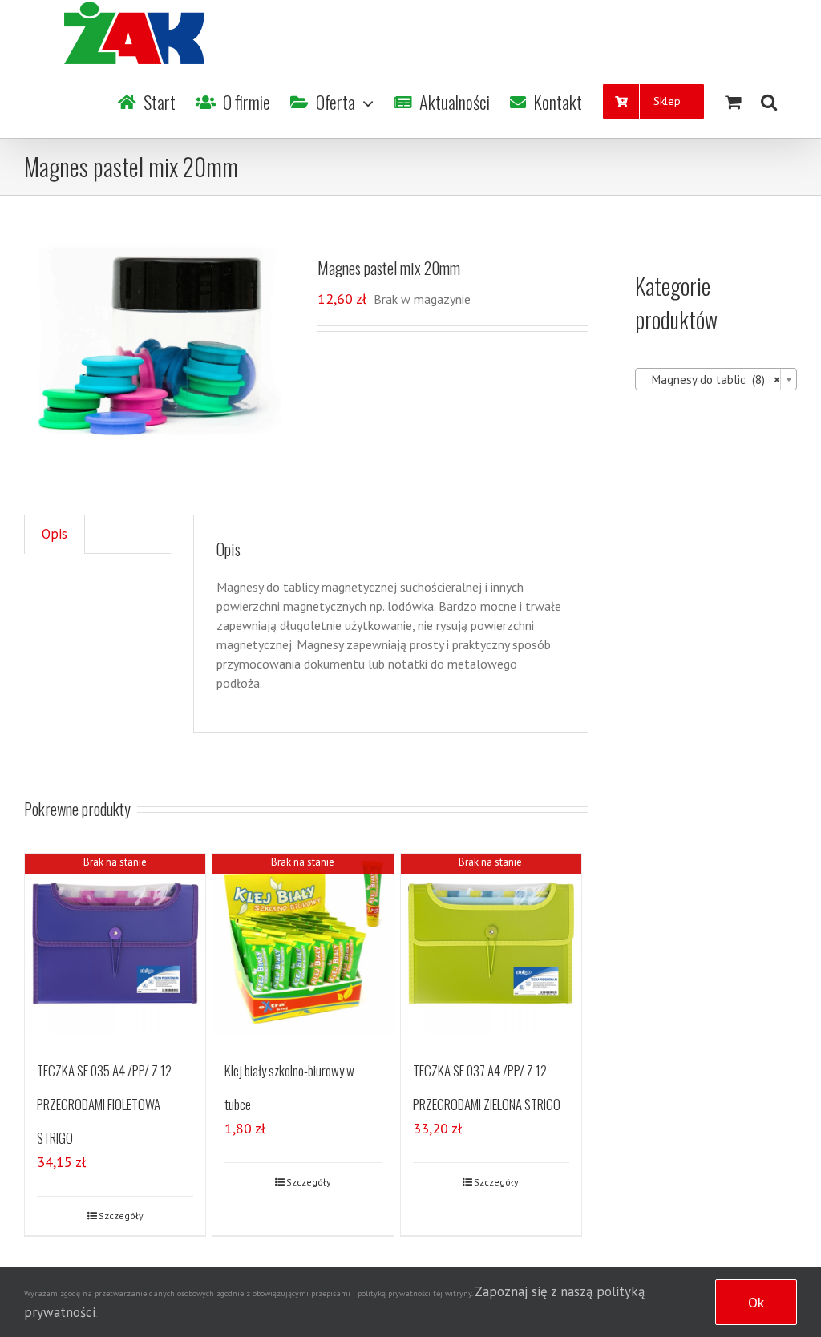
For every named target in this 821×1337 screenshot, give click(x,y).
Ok (756, 1302)
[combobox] (716, 379)
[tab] (54, 534)
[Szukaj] (769, 102)
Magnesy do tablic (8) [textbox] (711, 379)
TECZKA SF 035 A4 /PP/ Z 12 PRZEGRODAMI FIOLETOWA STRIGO (104, 1104)
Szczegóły (121, 1216)
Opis (54, 534)
